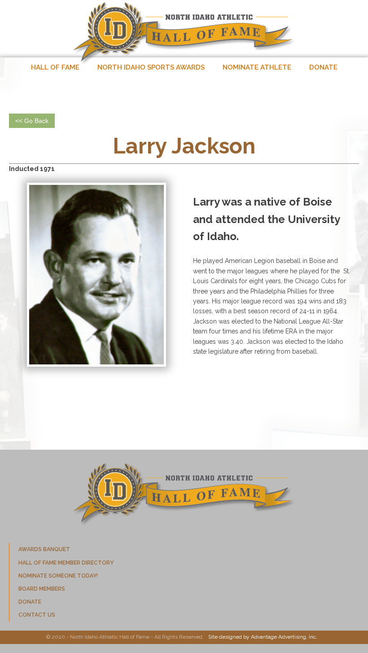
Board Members (41, 589)
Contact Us (36, 615)
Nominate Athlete (257, 67)
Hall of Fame (55, 67)
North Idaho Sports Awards (151, 67)
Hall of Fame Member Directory (66, 563)
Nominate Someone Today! (58, 576)
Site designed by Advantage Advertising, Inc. (262, 637)
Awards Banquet (44, 549)
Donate (323, 67)
